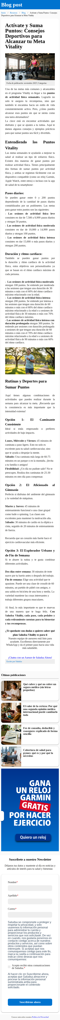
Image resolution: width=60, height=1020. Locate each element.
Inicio (3, 13)
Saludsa (19, 661)
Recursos (13, 13)
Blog (24, 13)
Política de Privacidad (40, 1017)
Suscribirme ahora (30, 1002)
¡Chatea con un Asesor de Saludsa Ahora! (30, 657)
